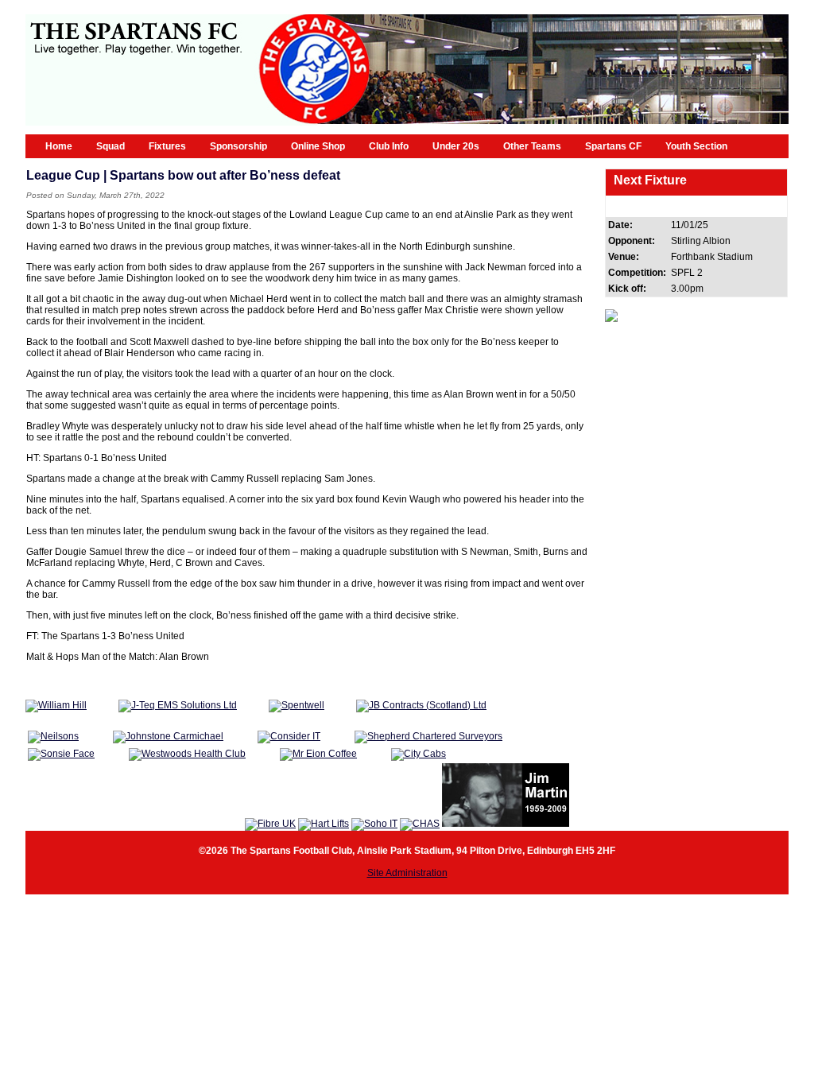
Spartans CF (613, 146)
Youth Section (696, 146)
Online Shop (318, 146)
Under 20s (455, 146)
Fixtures (167, 146)
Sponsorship (238, 146)
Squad (110, 146)
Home (58, 146)
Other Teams (532, 146)
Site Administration (407, 872)
